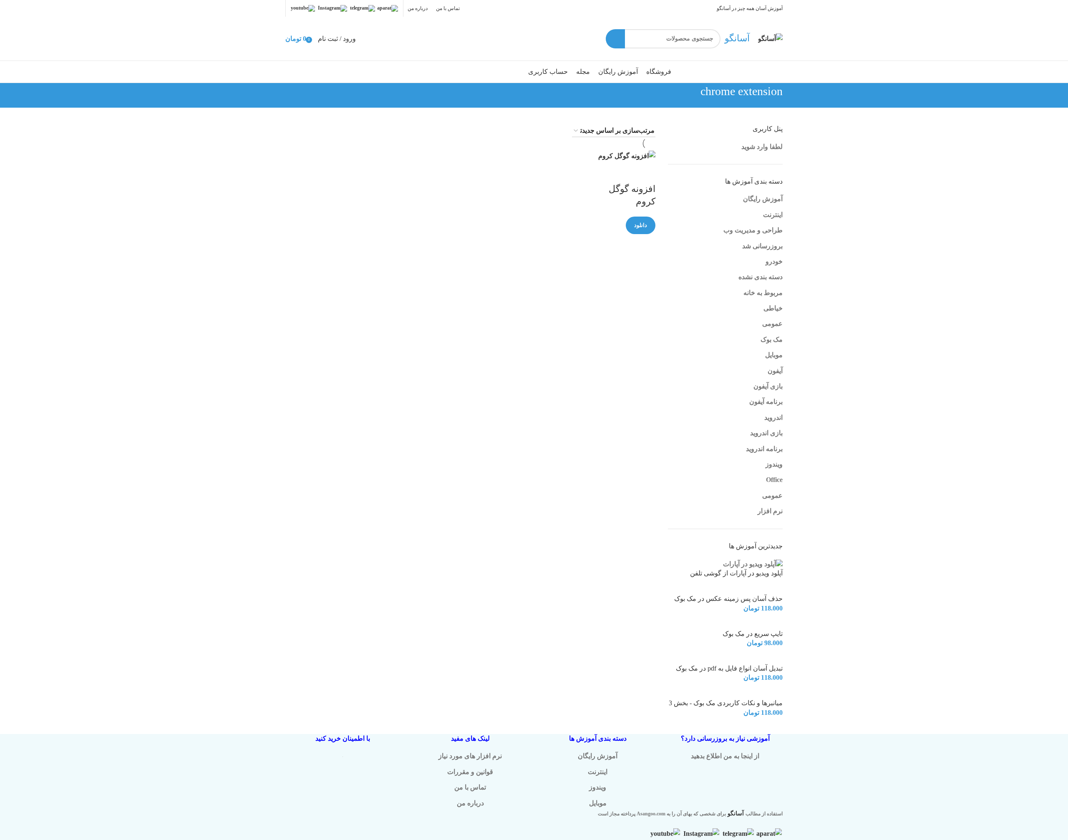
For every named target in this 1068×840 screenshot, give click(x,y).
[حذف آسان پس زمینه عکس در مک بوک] (758, 589)
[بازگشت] (793, 95)
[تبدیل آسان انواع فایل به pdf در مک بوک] (763, 658)
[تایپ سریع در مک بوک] (765, 623)
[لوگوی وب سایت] (770, 37)
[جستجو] (615, 38)
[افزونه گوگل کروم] (626, 155)
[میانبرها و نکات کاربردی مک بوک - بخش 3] (756, 693)
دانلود (640, 225)
